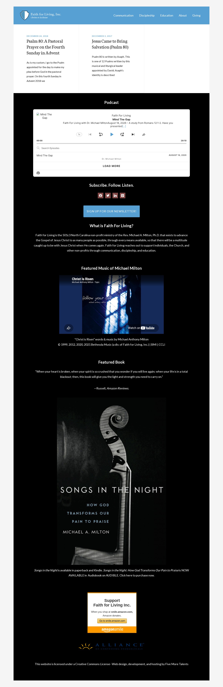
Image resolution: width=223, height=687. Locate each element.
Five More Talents (176, 664)
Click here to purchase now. (136, 575)
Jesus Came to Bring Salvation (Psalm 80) (111, 44)
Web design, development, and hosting (136, 664)
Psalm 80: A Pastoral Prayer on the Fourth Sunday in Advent (46, 47)
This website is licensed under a (55, 664)
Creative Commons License (92, 664)
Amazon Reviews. (118, 388)
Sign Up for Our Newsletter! (111, 211)
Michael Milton (40, 15)
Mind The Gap (45, 155)
